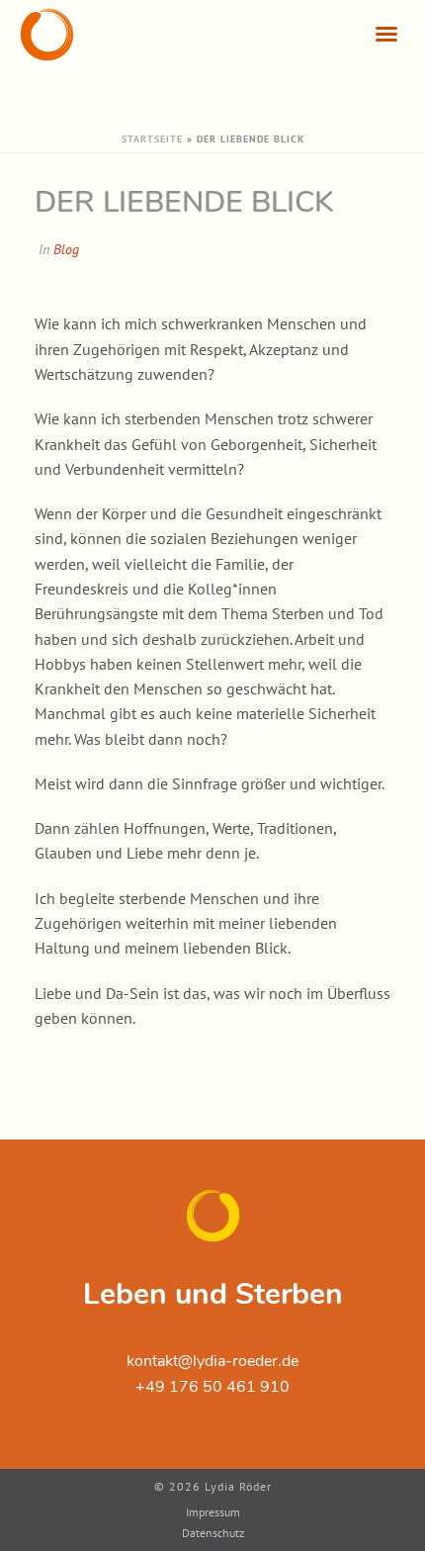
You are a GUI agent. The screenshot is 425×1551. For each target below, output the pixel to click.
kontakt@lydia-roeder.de (212, 1361)
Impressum (213, 1512)
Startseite (152, 139)
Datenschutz (213, 1532)
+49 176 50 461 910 (212, 1387)
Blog (66, 249)
